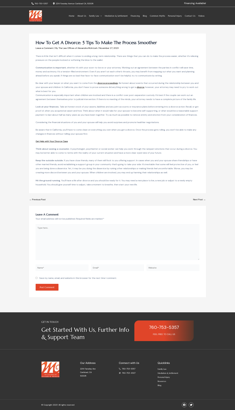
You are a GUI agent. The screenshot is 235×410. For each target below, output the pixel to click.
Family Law (94, 16)
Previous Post (37, 199)
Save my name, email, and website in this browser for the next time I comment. (78, 278)
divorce (140, 87)
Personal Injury (175, 16)
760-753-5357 (164, 327)
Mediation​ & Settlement (116, 16)
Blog (145, 16)
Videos (201, 16)
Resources (162, 381)
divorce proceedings (107, 83)
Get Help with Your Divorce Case (52, 141)
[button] (100, 15)
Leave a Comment (45, 48)
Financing (135, 16)
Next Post (199, 199)
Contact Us (190, 16)
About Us (81, 16)
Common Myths (157, 16)
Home (71, 16)
